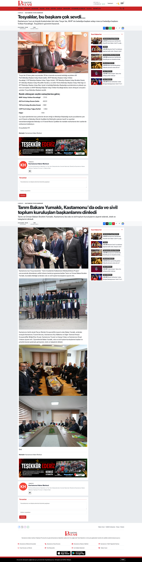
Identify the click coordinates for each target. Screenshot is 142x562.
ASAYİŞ (20, 8)
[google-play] (78, 553)
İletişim (122, 527)
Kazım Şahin (43, 78)
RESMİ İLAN (97, 8)
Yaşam (105, 46)
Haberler (20, 12)
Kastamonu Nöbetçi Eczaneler (28, 544)
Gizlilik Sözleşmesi (110, 527)
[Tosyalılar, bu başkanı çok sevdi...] (53, 52)
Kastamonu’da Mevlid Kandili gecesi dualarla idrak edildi (112, 58)
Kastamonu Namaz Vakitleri (81, 544)
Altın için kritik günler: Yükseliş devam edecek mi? (112, 66)
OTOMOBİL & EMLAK (78, 8)
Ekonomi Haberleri (109, 63)
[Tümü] (122, 34)
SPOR (47, 8)
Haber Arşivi (101, 527)
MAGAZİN (66, 8)
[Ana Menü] (123, 8)
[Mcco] (53, 146)
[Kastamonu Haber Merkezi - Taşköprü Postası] (25, 3)
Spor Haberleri (108, 71)
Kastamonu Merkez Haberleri (111, 54)
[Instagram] (25, 527)
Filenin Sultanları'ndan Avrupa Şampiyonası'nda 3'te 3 (112, 83)
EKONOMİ (35, 8)
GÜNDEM (27, 8)
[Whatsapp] (28, 527)
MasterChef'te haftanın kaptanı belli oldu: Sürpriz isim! (112, 50)
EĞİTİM (53, 8)
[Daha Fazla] (113, 28)
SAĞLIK (59, 8)
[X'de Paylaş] (107, 28)
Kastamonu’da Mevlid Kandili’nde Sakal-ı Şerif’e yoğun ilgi (113, 42)
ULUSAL (89, 8)
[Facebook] (19, 527)
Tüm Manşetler (51, 548)
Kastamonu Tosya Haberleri (34, 12)
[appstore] (63, 553)
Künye (118, 527)
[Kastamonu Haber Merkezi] (23, 165)
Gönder (22, 195)
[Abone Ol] (122, 28)
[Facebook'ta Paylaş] (104, 28)
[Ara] (121, 8)
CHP (28, 80)
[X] (22, 527)
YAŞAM (42, 8)
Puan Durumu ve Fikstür (26, 548)
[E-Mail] (30, 171)
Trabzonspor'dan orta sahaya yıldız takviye (112, 74)
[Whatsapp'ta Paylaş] (110, 28)
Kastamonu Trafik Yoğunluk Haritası (110, 544)
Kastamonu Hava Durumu (53, 544)
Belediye (26, 78)
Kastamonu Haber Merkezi (39, 164)
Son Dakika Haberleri (79, 548)
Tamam (122, 559)
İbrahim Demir (79, 80)
